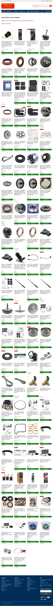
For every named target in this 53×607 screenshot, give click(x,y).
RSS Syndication (4, 589)
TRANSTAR (29, 580)
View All (28, 590)
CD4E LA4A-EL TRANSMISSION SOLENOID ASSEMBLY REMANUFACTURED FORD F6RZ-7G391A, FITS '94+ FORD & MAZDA (46, 365)
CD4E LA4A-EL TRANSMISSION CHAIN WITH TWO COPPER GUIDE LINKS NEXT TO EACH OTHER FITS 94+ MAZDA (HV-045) (6, 167)
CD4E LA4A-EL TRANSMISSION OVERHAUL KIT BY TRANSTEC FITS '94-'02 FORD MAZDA (6, 291)
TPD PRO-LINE (29, 579)
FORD (28, 587)
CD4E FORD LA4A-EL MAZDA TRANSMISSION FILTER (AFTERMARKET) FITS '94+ (32, 119)
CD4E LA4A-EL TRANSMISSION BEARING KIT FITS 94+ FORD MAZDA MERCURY (19, 142)
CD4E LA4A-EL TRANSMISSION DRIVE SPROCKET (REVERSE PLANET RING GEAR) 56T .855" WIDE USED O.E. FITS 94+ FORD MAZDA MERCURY (32, 192)
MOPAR (28, 589)
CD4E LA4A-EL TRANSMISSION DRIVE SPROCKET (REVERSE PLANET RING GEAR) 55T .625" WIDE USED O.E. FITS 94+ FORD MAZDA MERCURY (7, 192)
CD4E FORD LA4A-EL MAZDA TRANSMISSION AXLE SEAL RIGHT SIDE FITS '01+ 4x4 (6, 119)
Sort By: (43, 26)
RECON (28, 585)
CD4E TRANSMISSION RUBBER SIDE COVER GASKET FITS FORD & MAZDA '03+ (20, 436)
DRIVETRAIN (16, 11)
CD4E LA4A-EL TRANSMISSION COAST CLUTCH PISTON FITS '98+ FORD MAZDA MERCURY (19, 166)
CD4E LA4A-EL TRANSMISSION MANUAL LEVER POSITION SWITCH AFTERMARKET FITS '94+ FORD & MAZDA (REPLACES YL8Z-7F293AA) (45, 241)
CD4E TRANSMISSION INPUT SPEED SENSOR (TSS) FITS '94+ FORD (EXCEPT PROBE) (45, 389)
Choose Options (45, 372)
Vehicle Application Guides (5, 585)
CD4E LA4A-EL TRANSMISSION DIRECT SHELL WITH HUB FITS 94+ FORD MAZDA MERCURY (32, 166)
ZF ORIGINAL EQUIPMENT (31, 588)
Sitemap (2, 590)
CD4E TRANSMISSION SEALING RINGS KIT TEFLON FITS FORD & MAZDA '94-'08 (33, 436)
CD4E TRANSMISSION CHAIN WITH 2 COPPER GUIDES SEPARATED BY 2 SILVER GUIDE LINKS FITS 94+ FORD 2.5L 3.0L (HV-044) (20, 390)
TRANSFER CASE (48, 11)
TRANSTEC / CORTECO (31, 581)
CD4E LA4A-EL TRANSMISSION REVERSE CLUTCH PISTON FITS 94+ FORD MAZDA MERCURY (7, 364)
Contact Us (3, 587)
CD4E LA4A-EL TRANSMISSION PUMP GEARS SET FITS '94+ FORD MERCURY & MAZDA (32, 69)
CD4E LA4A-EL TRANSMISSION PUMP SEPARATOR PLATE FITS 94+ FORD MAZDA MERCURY (32, 316)
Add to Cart (7, 52)
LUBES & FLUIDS (22, 11)
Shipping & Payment (4, 586)
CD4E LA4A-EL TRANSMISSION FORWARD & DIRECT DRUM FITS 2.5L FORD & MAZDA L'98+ (20, 216)
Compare (3, 54)
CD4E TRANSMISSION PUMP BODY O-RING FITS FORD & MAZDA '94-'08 (19, 413)
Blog (2, 588)
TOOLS (42, 11)
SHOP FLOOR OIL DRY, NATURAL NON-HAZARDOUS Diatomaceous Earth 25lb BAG (33, 509)
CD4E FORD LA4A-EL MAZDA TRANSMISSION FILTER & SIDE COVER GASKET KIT (19, 119)
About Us (2, 579)
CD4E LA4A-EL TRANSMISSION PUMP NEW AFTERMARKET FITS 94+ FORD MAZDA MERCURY (7, 316)
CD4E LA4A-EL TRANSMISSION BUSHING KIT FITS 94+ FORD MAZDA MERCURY (32, 142)
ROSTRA (28, 586)
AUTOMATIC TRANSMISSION (7, 11)
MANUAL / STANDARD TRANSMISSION (33, 11)
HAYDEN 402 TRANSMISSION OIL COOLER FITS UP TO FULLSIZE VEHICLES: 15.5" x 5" (33, 460)
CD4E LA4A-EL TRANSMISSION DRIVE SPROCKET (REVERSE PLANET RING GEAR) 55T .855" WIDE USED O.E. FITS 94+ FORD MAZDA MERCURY (19, 192)
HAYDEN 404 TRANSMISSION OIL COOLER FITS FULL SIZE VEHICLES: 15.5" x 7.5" (45, 460)
